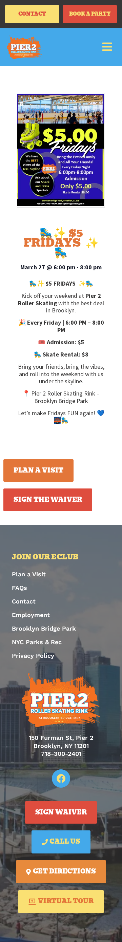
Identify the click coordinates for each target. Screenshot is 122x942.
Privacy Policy (33, 655)
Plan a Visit (29, 574)
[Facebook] (61, 778)
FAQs (19, 587)
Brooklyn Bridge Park (44, 628)
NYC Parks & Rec (37, 642)
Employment (31, 614)
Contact (24, 601)
